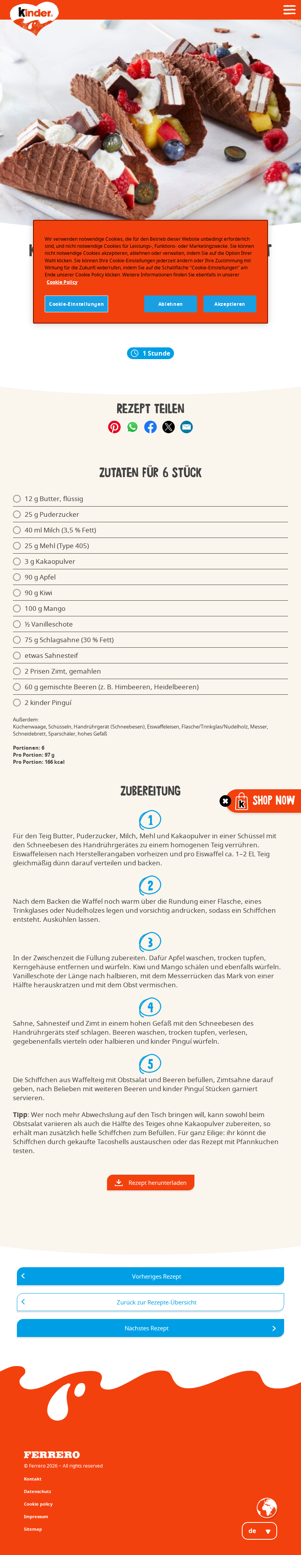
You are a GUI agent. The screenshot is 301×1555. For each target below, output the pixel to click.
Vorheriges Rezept (156, 1276)
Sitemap (33, 1529)
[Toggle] (225, 801)
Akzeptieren (229, 303)
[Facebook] (150, 427)
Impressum (36, 1516)
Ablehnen (170, 303)
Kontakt (33, 1479)
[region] (150, 271)
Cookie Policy (62, 281)
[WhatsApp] (132, 427)
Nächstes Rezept (147, 1328)
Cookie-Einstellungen (76, 303)
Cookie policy (38, 1504)
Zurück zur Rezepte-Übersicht (156, 1302)
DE (252, 1530)
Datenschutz (37, 1491)
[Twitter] (169, 427)
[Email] (187, 427)
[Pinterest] (114, 427)
